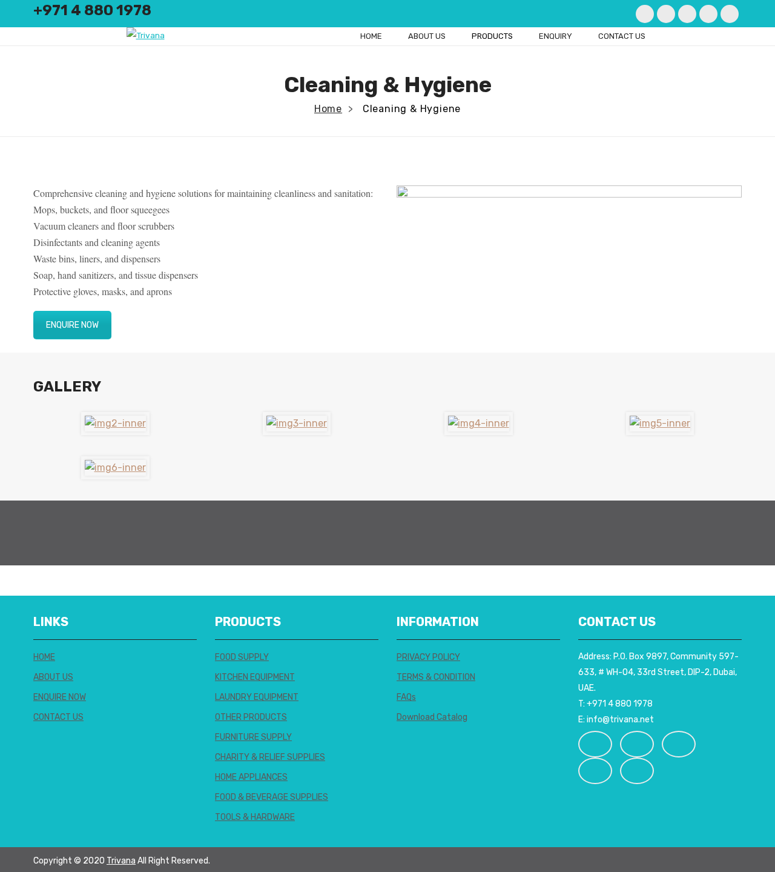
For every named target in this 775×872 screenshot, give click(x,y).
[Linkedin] (708, 14)
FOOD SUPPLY (242, 657)
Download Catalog (432, 717)
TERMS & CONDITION (436, 677)
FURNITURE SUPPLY (253, 737)
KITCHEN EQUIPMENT (255, 677)
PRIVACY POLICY (428, 657)
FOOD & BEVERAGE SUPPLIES (271, 797)
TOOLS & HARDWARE (255, 817)
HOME (371, 36)
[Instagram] (687, 14)
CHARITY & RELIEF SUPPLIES (270, 757)
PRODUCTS (492, 36)
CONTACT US (621, 36)
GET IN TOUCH (701, 533)
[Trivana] (146, 35)
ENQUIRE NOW (72, 325)
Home (328, 109)
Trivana (121, 861)
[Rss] (730, 14)
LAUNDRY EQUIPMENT (256, 697)
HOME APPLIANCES (251, 777)
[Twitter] (666, 14)
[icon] (595, 744)
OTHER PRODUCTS (251, 717)
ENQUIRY (555, 36)
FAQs (406, 697)
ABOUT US (427, 36)
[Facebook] (645, 14)
